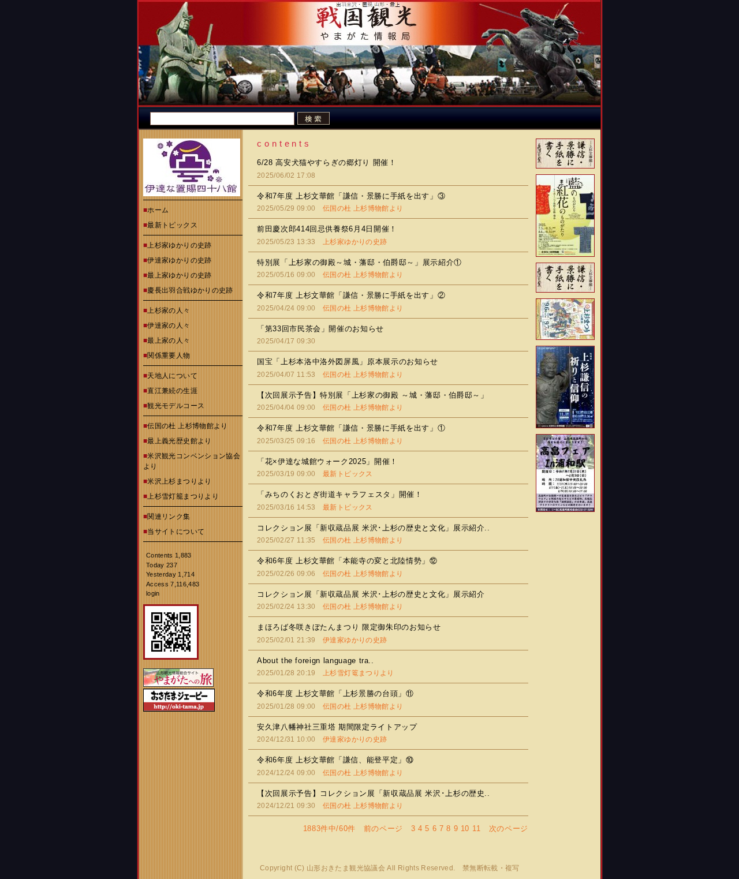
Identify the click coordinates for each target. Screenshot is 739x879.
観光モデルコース (175, 406)
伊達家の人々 (168, 325)
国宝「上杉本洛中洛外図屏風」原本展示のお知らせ (347, 361)
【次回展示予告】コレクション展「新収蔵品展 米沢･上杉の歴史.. (373, 793)
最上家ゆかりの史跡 (179, 275)
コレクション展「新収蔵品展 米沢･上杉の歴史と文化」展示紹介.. (373, 527)
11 (476, 828)
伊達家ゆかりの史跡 (179, 260)
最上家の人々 (168, 340)
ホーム (158, 210)
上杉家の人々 (168, 310)
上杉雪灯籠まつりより (183, 496)
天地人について (172, 376)
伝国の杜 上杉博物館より (187, 426)
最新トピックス (172, 225)
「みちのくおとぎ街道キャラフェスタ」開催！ (340, 494)
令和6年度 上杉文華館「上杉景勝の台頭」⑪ (335, 693)
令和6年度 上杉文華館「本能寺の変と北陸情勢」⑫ (347, 560)
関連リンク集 (168, 517)
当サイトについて (175, 532)
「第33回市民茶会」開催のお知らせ (320, 328)
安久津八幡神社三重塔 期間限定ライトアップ (337, 727)
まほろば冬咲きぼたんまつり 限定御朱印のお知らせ (349, 627)
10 (465, 828)
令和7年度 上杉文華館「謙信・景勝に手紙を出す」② (351, 295)
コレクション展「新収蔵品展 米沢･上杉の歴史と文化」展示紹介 (371, 594)
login (153, 593)
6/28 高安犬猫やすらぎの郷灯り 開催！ (327, 162)
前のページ (383, 828)
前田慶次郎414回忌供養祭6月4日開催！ (327, 229)
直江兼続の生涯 (172, 391)
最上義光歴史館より (179, 441)
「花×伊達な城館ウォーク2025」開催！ (327, 461)
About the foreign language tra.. (315, 660)
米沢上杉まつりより (179, 481)
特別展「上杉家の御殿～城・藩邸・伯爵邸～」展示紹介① (359, 262)
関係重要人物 (168, 355)
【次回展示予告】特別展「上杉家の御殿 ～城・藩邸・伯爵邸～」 (372, 395)
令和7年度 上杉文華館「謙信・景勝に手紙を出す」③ (351, 196)
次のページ (508, 828)
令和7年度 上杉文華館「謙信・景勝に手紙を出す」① (351, 428)
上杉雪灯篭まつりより (358, 673)
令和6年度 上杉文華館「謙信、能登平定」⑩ (335, 759)
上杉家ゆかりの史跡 (179, 245)
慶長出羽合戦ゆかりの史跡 (190, 290)
